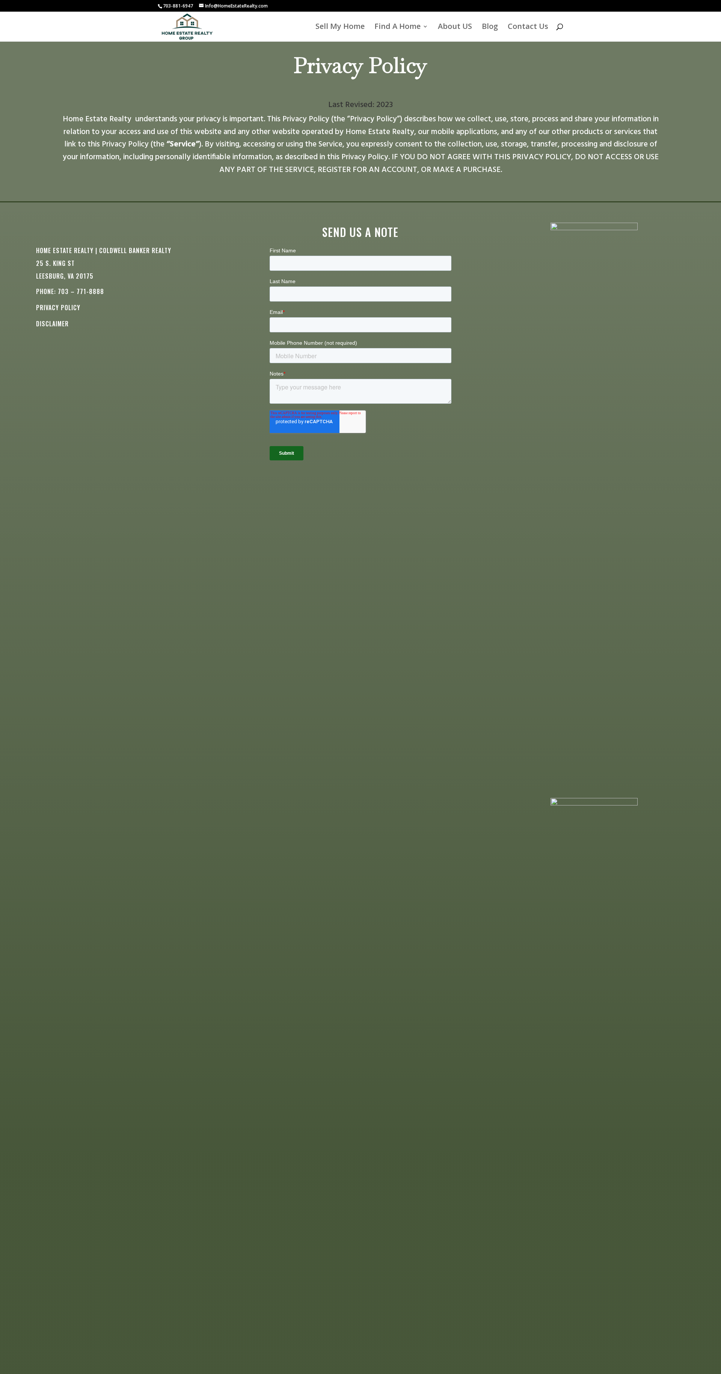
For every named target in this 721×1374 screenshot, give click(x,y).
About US (455, 27)
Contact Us (528, 27)
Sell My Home (340, 27)
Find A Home (397, 27)
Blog (490, 27)
